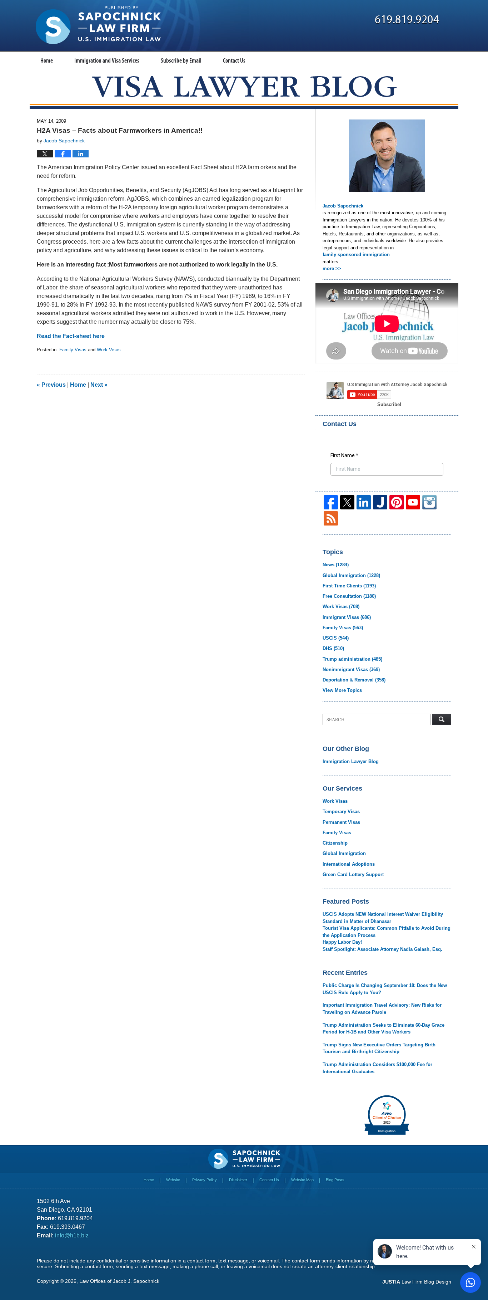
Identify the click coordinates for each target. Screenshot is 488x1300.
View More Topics (342, 690)
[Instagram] (429, 502)
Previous (51, 385)
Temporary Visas (341, 811)
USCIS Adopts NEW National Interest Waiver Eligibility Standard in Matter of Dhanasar (383, 918)
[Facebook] (331, 502)
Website (173, 1180)
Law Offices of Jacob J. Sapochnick (119, 1281)
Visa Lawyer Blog (98, 25)
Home (46, 60)
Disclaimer (238, 1180)
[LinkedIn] (363, 502)
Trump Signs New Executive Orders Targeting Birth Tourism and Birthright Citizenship (379, 1048)
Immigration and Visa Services (106, 60)
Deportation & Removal (354, 680)
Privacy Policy (204, 1180)
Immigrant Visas (347, 617)
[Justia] (380, 502)
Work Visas (109, 349)
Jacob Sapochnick (343, 206)
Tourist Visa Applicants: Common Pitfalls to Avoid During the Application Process (386, 931)
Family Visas (72, 349)
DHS (333, 648)
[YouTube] (413, 502)
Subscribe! (389, 404)
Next (99, 385)
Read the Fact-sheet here (71, 336)
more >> (332, 268)
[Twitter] (347, 502)
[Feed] (331, 518)
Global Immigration (351, 575)
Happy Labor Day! (342, 942)
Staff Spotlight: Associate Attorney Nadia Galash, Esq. (382, 949)
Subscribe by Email (181, 60)
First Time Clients (349, 585)
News (336, 564)
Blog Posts (335, 1180)
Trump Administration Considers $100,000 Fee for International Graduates (377, 1068)
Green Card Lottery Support (353, 874)
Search (441, 719)
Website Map (302, 1180)
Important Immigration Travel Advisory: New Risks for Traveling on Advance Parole (382, 1008)
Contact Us (234, 60)
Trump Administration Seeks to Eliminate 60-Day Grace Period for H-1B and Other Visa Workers (383, 1028)
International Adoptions (349, 864)
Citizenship (335, 843)
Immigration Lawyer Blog (351, 761)
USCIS (336, 638)
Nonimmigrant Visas (351, 669)
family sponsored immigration (356, 254)
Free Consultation (349, 596)
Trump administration (352, 659)
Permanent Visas (341, 822)
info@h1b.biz (72, 1235)
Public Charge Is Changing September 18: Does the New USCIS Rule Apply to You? (385, 989)
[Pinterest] (396, 502)
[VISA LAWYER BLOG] (244, 86)
